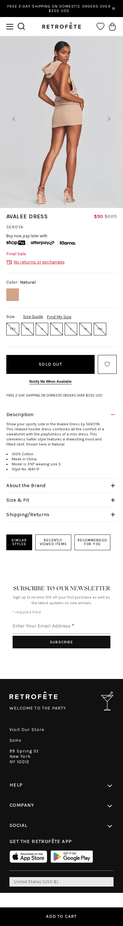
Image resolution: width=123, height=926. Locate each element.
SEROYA (15, 227)
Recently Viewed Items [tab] (53, 542)
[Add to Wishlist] (107, 364)
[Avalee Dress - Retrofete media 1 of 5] (61, 122)
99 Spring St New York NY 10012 (24, 756)
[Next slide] (109, 119)
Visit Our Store (26, 729)
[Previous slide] (14, 119)
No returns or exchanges (39, 262)
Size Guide (33, 316)
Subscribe (61, 642)
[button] (9, 26)
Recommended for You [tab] (92, 542)
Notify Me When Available (50, 381)
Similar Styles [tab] (19, 542)
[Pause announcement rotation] (113, 8)
